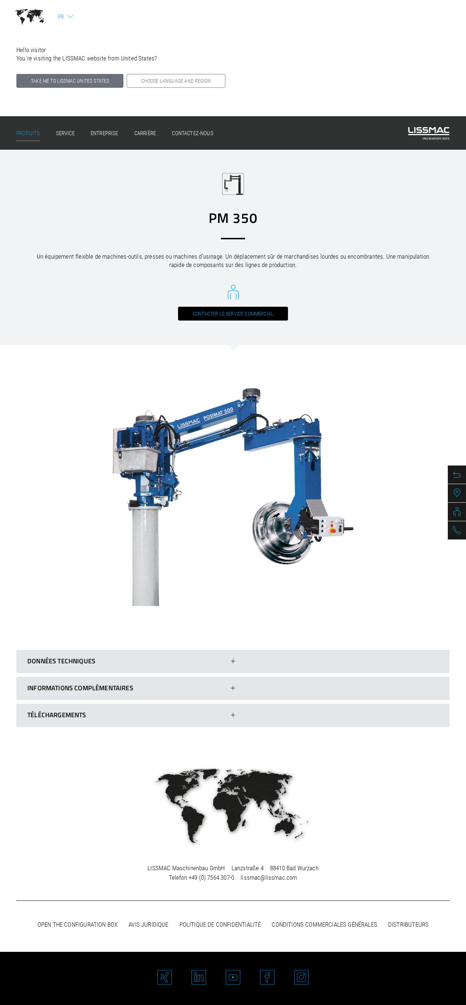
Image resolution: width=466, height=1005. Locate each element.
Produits (28, 133)
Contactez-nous (192, 133)
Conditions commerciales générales (324, 924)
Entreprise (104, 133)
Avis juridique (148, 924)
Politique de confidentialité (220, 924)
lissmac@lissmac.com (269, 877)
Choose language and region (176, 81)
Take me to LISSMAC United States (70, 81)
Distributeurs (408, 924)
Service (65, 133)
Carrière (145, 133)
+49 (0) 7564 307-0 (211, 877)
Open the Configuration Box (77, 924)
